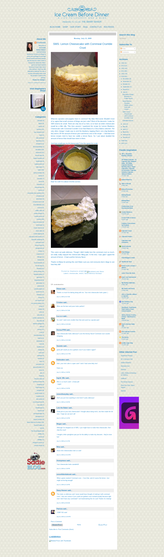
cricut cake (39, 231)
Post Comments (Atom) (66, 529)
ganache (39, 277)
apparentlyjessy (127, 179)
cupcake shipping (36, 239)
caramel (39, 178)
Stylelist (123, 391)
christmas (39, 196)
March (125, 132)
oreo (40, 361)
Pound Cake (38, 379)
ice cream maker (36, 303)
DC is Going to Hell (127, 359)
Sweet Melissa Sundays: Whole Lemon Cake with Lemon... (128, 105)
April (124, 129)
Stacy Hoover (62, 490)
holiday (39, 294)
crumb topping (37, 234)
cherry (40, 190)
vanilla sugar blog (127, 343)
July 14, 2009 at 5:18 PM (63, 484)
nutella (40, 350)
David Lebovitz (126, 246)
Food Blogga (126, 252)
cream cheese (37, 228)
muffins (39, 347)
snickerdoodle (37, 413)
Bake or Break (126, 183)
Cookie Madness (127, 212)
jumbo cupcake (37, 318)
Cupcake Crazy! (127, 231)
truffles (40, 434)
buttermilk (39, 161)
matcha (40, 338)
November (126, 81)
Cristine (60, 302)
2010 (123, 74)
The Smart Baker (36, 431)
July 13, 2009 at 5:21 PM (63, 441)
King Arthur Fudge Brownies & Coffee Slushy (128, 96)
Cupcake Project (127, 236)
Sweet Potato (38, 425)
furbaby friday (38, 274)
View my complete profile (37, 82)
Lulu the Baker (62, 408)
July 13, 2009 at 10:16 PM (64, 454)
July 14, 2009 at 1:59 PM (63, 468)
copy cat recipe (37, 222)
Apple (40, 123)
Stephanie (41, 43)
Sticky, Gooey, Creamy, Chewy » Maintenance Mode (129, 316)
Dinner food (38, 245)
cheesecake (38, 187)
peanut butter (37, 367)
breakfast (38, 149)
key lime (39, 321)
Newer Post (57, 525)
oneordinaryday (63, 394)
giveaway (39, 283)
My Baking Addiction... (129, 283)
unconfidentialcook (64, 474)
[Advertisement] (39, 488)
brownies (38, 152)
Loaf (40, 332)
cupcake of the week (35, 236)
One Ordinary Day (127, 301)
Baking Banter (126, 195)
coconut (39, 207)
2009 (123, 76)
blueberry (39, 144)
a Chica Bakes (98, 129)
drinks (40, 251)
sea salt (39, 405)
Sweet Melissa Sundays (34, 422)
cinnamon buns (37, 202)
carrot (40, 181)
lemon (39, 329)
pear (40, 370)
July (124, 92)
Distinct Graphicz (126, 362)
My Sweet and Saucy (128, 288)
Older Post (102, 525)
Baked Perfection (127, 189)
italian (40, 309)
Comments (125, 52)
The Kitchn (125, 337)
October (125, 84)
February (126, 134)
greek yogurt (38, 289)
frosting (39, 268)
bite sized (39, 138)
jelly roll (39, 315)
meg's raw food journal (129, 277)
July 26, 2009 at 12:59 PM (64, 516)
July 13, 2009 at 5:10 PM (63, 418)
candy (40, 176)
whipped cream (37, 442)
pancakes (39, 364)
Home (79, 525)
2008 (123, 140)
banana (39, 129)
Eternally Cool (125, 366)
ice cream (38, 300)
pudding (39, 384)
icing (40, 306)
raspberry (39, 396)
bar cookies (37, 132)
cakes (39, 170)
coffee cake (38, 210)
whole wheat (38, 445)
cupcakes (38, 242)
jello (40, 312)
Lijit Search (122, 38)
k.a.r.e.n (60, 316)
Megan (59, 424)
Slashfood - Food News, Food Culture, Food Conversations (129, 309)
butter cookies (38, 158)
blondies (38, 141)
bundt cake (38, 155)
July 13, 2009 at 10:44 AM (64, 340)
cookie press (38, 216)
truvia (40, 437)
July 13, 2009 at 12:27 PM (64, 353)
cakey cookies (37, 173)
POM (40, 376)
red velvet (39, 399)
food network (38, 263)
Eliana (59, 289)
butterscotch (38, 164)
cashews (39, 184)
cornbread (39, 225)
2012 (123, 68)
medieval (39, 341)
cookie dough (38, 213)
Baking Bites (126, 200)
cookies (39, 219)
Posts (124, 48)
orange (40, 358)
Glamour (123, 369)
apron (40, 126)
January (125, 137)
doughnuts (39, 248)
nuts (40, 352)
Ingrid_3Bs (61, 378)
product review (37, 381)
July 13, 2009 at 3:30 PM (63, 402)
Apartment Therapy (127, 355)
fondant (39, 260)
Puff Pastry (39, 387)
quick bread (38, 393)
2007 (123, 143)
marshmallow (38, 335)
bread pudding (37, 147)
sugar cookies (38, 419)
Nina (58, 447)
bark (40, 135)
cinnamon (39, 199)
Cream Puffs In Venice (129, 218)
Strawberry (38, 416)
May (124, 126)
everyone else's (99, 262)
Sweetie (60, 346)
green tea (39, 292)
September (126, 87)
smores (40, 411)
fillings (39, 257)
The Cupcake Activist (128, 331)
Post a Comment (56, 521)
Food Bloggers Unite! (128, 258)
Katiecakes (61, 360)
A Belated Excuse (128, 120)
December (126, 79)
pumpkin (39, 390)
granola (39, 286)
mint (40, 344)
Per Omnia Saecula (127, 382)
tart (41, 428)
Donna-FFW (61, 330)
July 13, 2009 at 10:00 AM (64, 324)
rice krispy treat (37, 402)
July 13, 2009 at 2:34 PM (63, 388)
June (124, 124)
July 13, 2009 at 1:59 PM (63, 372)
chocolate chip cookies (34, 193)
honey (40, 297)
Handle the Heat (127, 262)
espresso (39, 254)
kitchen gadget (37, 323)
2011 (123, 71)
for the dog (39, 265)
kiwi (41, 326)
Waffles (40, 440)
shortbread (38, 408)
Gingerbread (38, 280)
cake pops (39, 167)
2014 (123, 63)
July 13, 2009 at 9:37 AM (63, 296)
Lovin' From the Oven (128, 273)
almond (39, 120)
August (125, 89)
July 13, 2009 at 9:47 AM (63, 310)
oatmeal (39, 355)
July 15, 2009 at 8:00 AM (63, 503)
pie (41, 373)
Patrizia (59, 509)
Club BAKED (37, 205)
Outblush (123, 378)
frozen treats (37, 271)
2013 (123, 66)
